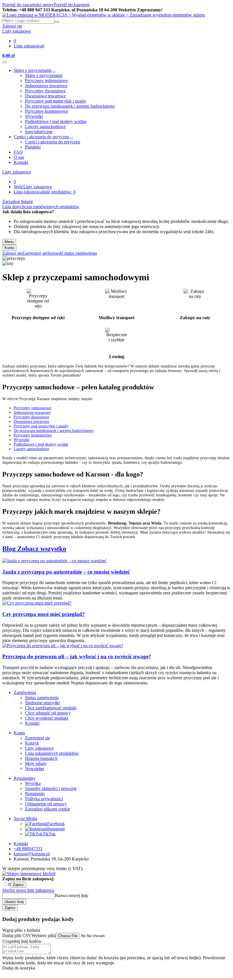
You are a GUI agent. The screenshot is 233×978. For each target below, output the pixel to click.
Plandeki (33, 147)
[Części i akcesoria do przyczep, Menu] (71, 138)
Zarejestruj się (37, 737)
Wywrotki (34, 116)
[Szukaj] (57, 22)
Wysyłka (33, 783)
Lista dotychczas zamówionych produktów (40, 206)
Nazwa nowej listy (71, 895)
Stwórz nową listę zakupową (28, 890)
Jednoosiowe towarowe (46, 85)
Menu (9, 242)
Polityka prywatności (44, 798)
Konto (9, 248)
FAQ (18, 152)
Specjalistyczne (39, 131)
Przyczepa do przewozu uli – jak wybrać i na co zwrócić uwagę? (76, 656)
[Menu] (4, 62)
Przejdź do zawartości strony (28, 4)
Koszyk (32, 743)
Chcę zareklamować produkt (50, 707)
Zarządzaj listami (17, 201)
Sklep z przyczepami (32, 70)
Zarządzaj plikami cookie (47, 808)
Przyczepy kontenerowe (46, 111)
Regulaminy (25, 778)
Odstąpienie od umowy (46, 803)
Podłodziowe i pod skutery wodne (55, 121)
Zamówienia (25, 692)
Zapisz (18, 885)
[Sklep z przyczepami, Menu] (53, 72)
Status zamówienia (42, 697)
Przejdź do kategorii (72, 4)
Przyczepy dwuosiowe (45, 90)
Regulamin (35, 793)
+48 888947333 (28, 848)
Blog (9, 548)
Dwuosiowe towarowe (45, 95)
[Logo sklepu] (103, 14)
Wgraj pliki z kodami (21, 930)
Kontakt (21, 162)
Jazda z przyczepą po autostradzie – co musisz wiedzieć (66, 572)
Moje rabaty (36, 763)
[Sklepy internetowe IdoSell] (28, 873)
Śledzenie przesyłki (42, 702)
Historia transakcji (41, 758)
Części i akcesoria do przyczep (41, 136)
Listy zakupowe (16, 172)
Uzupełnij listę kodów (22, 941)
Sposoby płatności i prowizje (51, 788)
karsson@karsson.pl (32, 853)
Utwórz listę (14, 902)
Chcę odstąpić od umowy (48, 712)
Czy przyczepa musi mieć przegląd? (43, 614)
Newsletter (34, 768)
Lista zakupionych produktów (52, 753)
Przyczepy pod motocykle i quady (55, 101)
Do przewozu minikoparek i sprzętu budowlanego (70, 106)
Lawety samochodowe (45, 126)
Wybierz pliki (44, 935)
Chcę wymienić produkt (46, 718)
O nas (19, 157)
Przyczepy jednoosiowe (46, 80)
